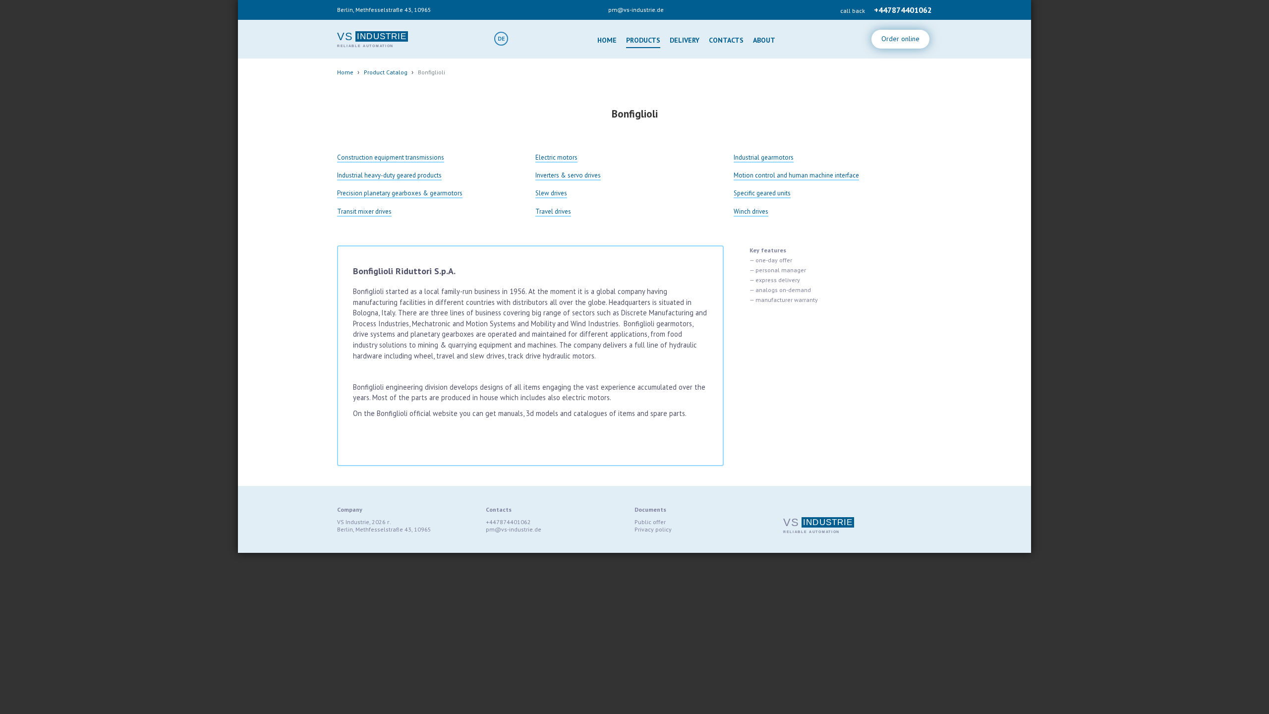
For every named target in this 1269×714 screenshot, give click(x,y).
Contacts (726, 40)
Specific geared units (762, 193)
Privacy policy (653, 529)
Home (607, 40)
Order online (900, 38)
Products (643, 40)
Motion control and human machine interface (796, 175)
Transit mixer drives (364, 211)
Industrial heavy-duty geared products (389, 175)
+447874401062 (903, 10)
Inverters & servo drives (568, 175)
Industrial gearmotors (764, 157)
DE (501, 38)
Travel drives (553, 211)
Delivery (684, 40)
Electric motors (556, 157)
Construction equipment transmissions (390, 157)
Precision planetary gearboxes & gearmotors (399, 193)
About (764, 40)
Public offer (650, 522)
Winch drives (751, 211)
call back (852, 10)
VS (345, 36)
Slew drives (551, 193)
